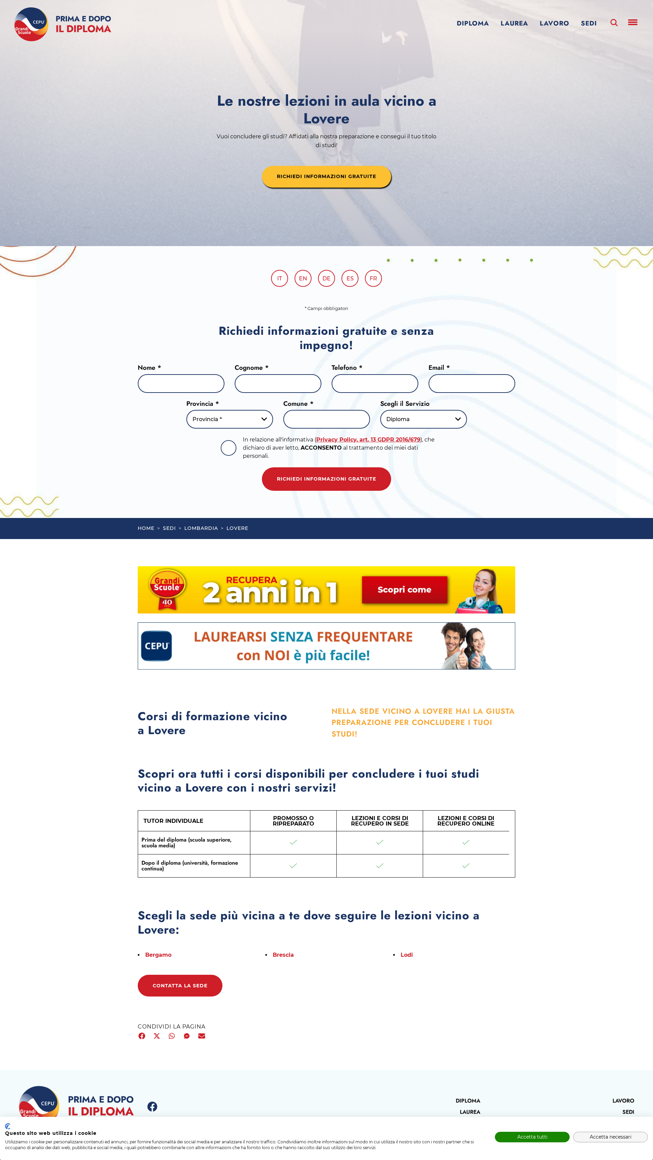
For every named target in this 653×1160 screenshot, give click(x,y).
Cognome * (252, 367)
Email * (439, 367)
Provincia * (202, 403)
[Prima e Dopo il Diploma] (63, 24)
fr (373, 278)
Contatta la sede (180, 986)
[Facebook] (152, 1107)
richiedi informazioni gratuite (326, 176)
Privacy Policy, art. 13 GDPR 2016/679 (368, 439)
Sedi (589, 23)
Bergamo (158, 955)
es (350, 278)
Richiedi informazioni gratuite (326, 479)
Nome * (149, 367)
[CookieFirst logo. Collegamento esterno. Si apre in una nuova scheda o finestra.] (7, 1126)
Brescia (283, 955)
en (303, 278)
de (326, 278)
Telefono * (347, 367)
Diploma (473, 23)
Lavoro (554, 23)
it (279, 278)
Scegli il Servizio (405, 403)
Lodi (407, 955)
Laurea (514, 23)
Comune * (298, 403)
